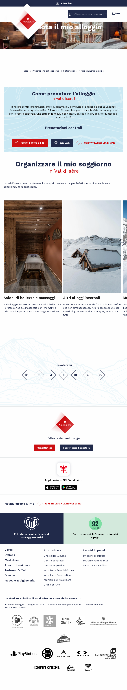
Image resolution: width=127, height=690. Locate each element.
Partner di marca (94, 605)
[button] (122, 242)
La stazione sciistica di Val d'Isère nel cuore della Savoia (41, 598)
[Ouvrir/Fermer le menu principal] (116, 13)
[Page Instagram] (27, 375)
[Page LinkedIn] (100, 375)
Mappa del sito (36, 605)
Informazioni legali (14, 605)
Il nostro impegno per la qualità (64, 605)
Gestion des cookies (15, 607)
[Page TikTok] (51, 375)
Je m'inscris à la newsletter (63, 503)
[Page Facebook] (39, 375)
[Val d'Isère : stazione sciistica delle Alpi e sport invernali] (25, 19)
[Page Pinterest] (88, 375)
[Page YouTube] (76, 375)
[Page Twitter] (63, 375)
